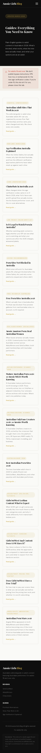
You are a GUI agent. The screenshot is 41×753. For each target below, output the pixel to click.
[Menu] (37, 3)
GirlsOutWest (8, 689)
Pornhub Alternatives (10, 707)
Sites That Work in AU (11, 711)
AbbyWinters (7, 692)
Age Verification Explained (12, 714)
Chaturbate (7, 696)
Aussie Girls (12, 3)
